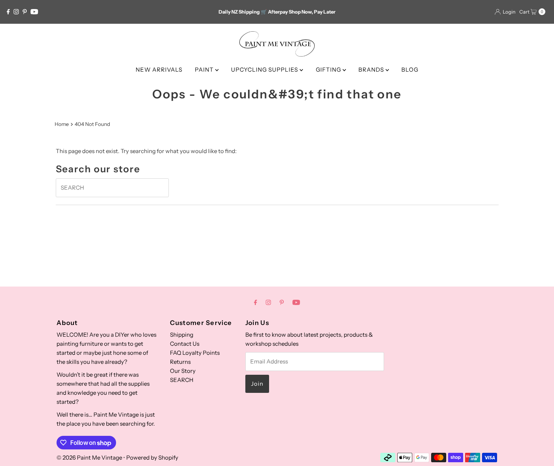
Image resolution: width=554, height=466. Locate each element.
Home (62, 124)
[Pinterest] (25, 11)
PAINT (205, 69)
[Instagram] (16, 11)
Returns (180, 361)
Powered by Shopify (152, 457)
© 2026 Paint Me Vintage (89, 457)
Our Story (183, 370)
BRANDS (372, 69)
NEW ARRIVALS (159, 69)
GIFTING (329, 69)
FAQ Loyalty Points (195, 352)
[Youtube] (34, 11)
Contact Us (184, 343)
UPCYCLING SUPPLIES (265, 69)
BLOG (409, 69)
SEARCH (181, 379)
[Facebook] (8, 11)
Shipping (181, 334)
